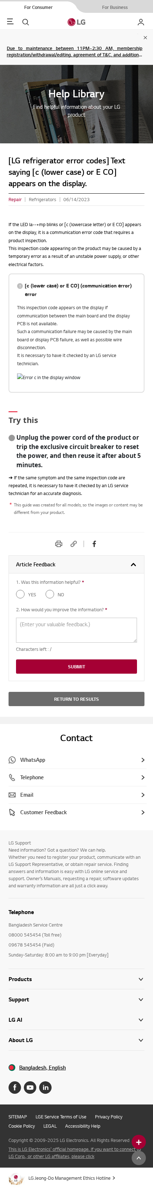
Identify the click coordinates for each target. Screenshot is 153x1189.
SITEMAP (18, 1116)
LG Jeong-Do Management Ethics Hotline (69, 1178)
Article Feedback (36, 564)
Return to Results (76, 699)
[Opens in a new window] (15, 1087)
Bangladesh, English (42, 1067)
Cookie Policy (22, 1126)
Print (58, 543)
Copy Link (73, 543)
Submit (76, 666)
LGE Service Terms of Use (61, 1116)
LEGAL (50, 1126)
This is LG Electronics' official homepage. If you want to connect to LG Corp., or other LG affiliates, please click (75, 1152)
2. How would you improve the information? (61, 609)
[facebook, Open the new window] (94, 543)
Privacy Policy (108, 1116)
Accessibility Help (82, 1126)
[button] (76, 999)
